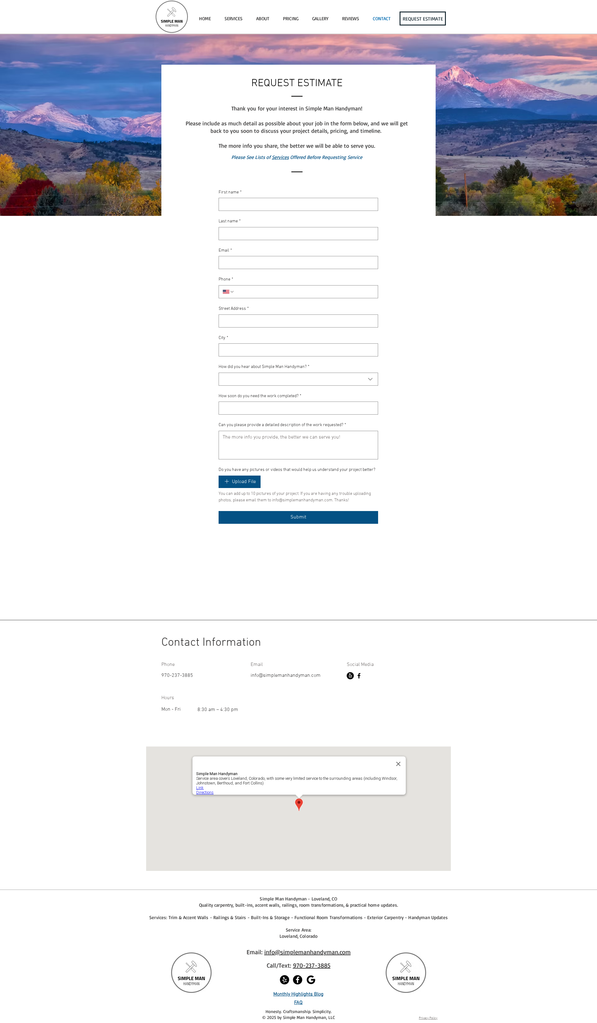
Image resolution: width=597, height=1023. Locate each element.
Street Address (234, 308)
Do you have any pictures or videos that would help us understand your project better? (297, 469)
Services (280, 157)
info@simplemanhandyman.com (286, 675)
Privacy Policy (428, 1018)
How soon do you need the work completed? (260, 396)
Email (225, 250)
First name (230, 192)
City (223, 338)
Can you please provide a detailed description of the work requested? (282, 425)
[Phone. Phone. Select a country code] (228, 291)
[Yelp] (284, 979)
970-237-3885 (312, 965)
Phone (226, 279)
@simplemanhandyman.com (313, 952)
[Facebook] (359, 675)
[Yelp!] (350, 675)
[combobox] (298, 379)
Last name (230, 221)
